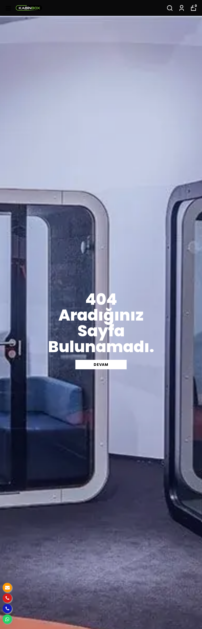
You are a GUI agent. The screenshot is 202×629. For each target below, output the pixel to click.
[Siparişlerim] (181, 8)
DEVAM (101, 364)
